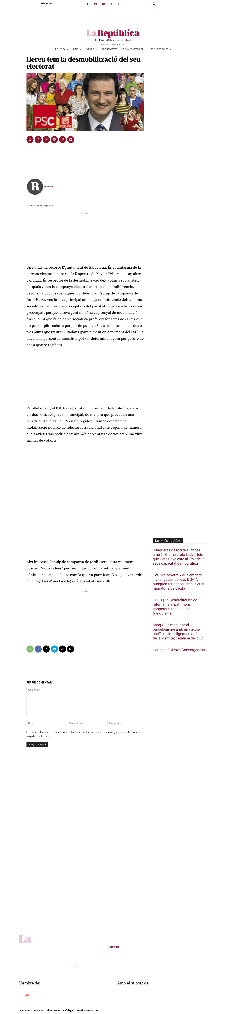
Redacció (48, 186)
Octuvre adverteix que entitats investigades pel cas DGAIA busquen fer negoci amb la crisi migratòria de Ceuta (178, 581)
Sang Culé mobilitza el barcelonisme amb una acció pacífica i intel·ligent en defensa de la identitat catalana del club (178, 631)
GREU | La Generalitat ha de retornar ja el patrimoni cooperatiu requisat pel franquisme (175, 606)
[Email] (70, 139)
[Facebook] (87, 4)
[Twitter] (111, 4)
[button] (154, 4)
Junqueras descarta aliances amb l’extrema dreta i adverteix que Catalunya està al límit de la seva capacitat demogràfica (178, 556)
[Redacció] (34, 186)
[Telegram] (103, 4)
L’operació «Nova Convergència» (179, 650)
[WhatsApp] (119, 4)
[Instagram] (95, 4)
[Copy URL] (62, 139)
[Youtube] (117, 947)
